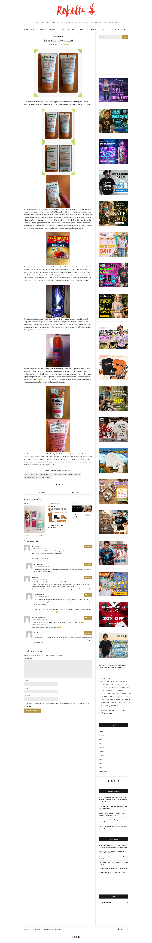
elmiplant (77, 474)
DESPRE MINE (91, 29)
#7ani (111, 702)
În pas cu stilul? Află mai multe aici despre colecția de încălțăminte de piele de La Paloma (113, 800)
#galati (127, 702)
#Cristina (119, 702)
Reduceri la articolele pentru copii (55, 526)
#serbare (105, 702)
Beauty (101, 731)
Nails (100, 759)
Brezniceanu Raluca (104, 820)
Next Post (75, 492)
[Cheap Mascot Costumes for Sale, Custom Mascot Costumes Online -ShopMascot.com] (113, 666)
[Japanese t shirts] (113, 583)
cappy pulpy (44, 474)
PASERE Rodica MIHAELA (106, 797)
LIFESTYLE (70, 29)
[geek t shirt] (113, 120)
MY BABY (52, 29)
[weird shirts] (113, 275)
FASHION (34, 29)
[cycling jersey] (113, 398)
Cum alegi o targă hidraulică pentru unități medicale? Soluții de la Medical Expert (111, 852)
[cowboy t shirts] (113, 429)
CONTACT (102, 29)
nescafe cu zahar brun (32, 477)
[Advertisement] (114, 58)
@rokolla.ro (105, 678)
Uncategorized (58, 36)
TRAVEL (61, 29)
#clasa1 (126, 699)
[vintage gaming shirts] (113, 553)
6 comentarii (65, 44)
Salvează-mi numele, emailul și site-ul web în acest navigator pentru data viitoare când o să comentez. (56, 704)
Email (26, 688)
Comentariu (28, 659)
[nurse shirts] (113, 491)
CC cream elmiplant (65, 474)
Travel (100, 767)
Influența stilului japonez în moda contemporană (113, 868)
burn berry (34, 474)
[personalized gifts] (113, 614)
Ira (33, 577)
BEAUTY (43, 29)
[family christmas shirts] (113, 367)
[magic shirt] (113, 90)
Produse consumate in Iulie (34, 536)
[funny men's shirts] (113, 182)
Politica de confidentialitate (52, 929)
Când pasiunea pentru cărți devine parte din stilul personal (113, 863)
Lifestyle (101, 747)
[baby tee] (113, 337)
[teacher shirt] (113, 244)
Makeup (101, 751)
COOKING (80, 29)
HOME (26, 29)
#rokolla (114, 705)
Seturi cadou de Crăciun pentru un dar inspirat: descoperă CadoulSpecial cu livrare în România (113, 846)
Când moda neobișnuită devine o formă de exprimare (111, 857)
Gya (33, 546)
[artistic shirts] (113, 151)
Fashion (101, 739)
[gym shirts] (113, 522)
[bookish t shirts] (113, 306)
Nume (26, 681)
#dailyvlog (105, 705)
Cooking (101, 735)
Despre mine (36, 929)
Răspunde (88, 546)
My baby (101, 755)
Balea (26, 474)
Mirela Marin (102, 806)
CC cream (53, 474)
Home (100, 743)
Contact (26, 929)
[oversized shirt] (113, 213)
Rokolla (76, 936)
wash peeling (45, 477)
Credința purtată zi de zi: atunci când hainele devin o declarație (112, 873)
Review (101, 763)
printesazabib (36, 618)
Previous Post (41, 492)
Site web (27, 696)
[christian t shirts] (113, 645)
